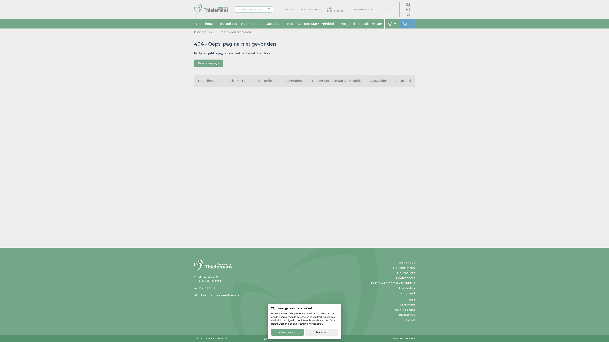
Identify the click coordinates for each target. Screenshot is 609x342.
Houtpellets (227, 24)
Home (289, 9)
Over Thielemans (335, 9)
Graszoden (274, 24)
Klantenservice (361, 9)
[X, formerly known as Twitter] (408, 14)
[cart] (407, 23)
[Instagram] (408, 9)
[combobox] (254, 9)
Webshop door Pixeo (404, 338)
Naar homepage (208, 63)
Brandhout (204, 24)
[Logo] (211, 9)
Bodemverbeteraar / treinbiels (311, 24)
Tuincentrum (310, 9)
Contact (386, 9)
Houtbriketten (370, 24)
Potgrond (347, 24)
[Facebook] (408, 4)
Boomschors (251, 24)
